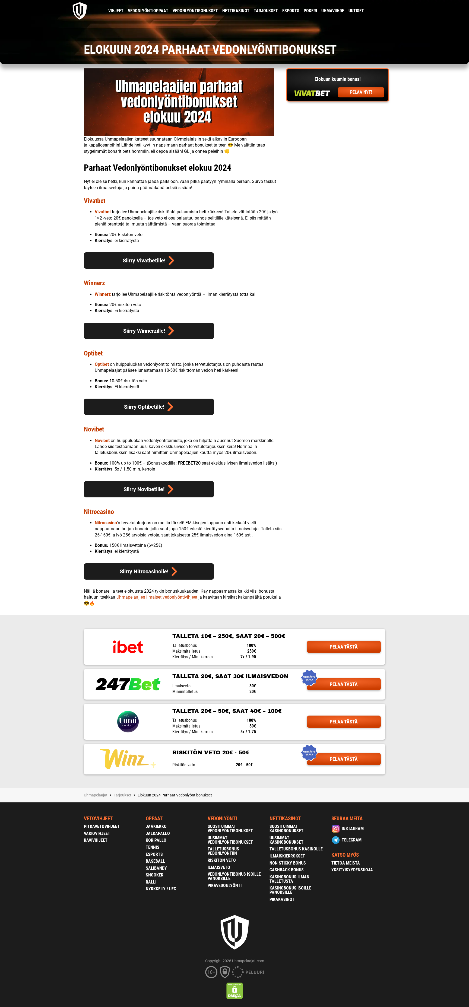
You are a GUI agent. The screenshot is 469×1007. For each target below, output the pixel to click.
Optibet (93, 353)
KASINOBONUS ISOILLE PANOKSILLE (290, 890)
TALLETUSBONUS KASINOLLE (296, 849)
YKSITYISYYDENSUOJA (352, 869)
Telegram (352, 840)
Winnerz (94, 283)
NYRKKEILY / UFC (161, 888)
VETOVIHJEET (98, 818)
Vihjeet (115, 10)
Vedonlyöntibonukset (195, 10)
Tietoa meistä (345, 863)
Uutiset (356, 10)
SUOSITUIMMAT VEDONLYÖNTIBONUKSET (230, 828)
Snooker (154, 875)
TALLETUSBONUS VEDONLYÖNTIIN (223, 851)
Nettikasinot (235, 10)
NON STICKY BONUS (288, 863)
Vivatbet (94, 201)
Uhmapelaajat (95, 795)
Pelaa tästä (344, 647)
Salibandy (156, 868)
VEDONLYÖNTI (222, 818)
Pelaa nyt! (361, 92)
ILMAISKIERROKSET (287, 856)
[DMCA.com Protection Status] (234, 991)
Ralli (151, 882)
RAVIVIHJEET (95, 840)
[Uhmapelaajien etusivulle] (80, 11)
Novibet (94, 429)
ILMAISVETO (219, 867)
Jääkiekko (156, 826)
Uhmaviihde (332, 10)
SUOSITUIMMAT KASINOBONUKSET (286, 828)
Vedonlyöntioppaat (148, 10)
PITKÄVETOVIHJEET (102, 826)
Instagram (353, 828)
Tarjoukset (266, 10)
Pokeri (310, 10)
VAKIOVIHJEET (97, 833)
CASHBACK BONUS (287, 869)
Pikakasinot (282, 899)
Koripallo (156, 840)
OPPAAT (154, 818)
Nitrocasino (99, 512)
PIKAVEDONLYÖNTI (225, 885)
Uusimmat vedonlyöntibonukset (230, 840)
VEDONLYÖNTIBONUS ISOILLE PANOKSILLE (234, 876)
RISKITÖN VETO (222, 860)
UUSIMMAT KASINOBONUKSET (286, 840)
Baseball (155, 861)
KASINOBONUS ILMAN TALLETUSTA (289, 879)
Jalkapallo (158, 833)
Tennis (152, 847)
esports (290, 10)
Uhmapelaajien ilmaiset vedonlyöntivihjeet (156, 597)
